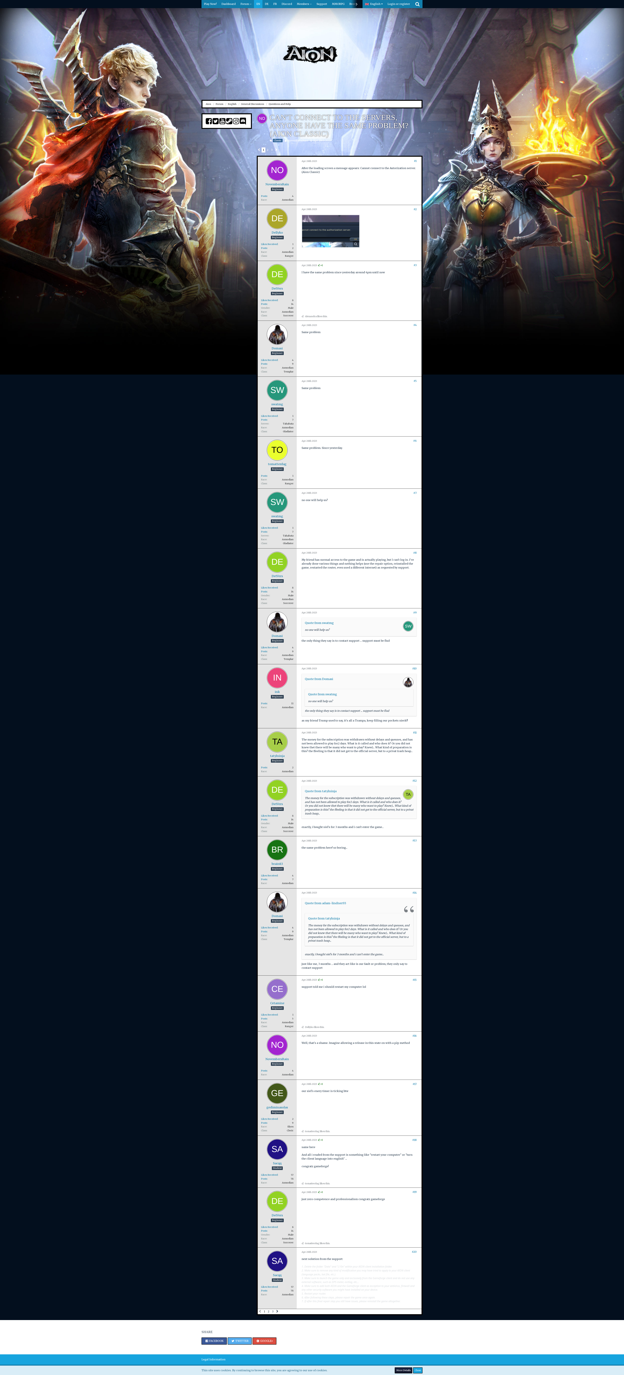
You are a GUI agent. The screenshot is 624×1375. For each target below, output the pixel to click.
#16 (414, 1035)
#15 (415, 979)
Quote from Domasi (319, 679)
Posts (264, 196)
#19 (414, 1192)
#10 (414, 668)
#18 (414, 1140)
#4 (415, 325)
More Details (403, 1370)
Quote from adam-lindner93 (325, 903)
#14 (414, 892)
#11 (415, 732)
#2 (415, 209)
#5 (415, 381)
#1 (415, 161)
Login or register (399, 4)
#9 (415, 612)
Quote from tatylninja (321, 791)
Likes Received (269, 244)
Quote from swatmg (319, 623)
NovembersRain (297, 140)
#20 (414, 1251)
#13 (414, 840)
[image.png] (331, 231)
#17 (415, 1084)
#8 (415, 552)
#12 (414, 780)
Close (418, 1370)
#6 (415, 440)
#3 (415, 265)
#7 (415, 493)
